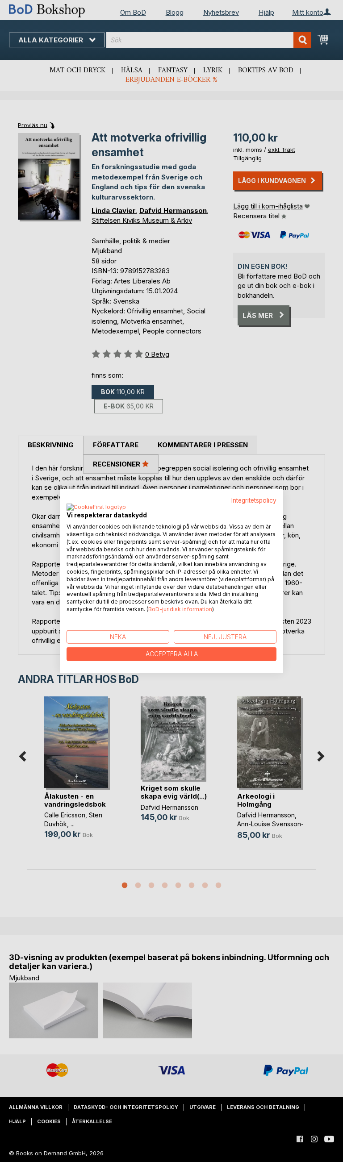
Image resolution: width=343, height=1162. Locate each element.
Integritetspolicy (253, 500)
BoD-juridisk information (180, 609)
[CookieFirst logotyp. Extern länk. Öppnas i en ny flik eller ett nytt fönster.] (96, 508)
